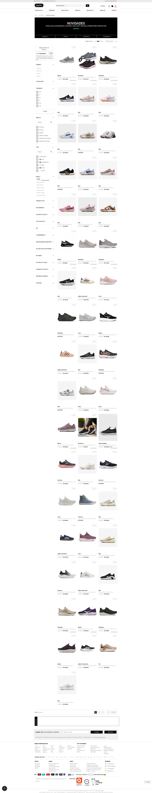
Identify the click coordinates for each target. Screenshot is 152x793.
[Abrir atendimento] (4, 788)
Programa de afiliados (92, 765)
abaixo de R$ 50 (40, 182)
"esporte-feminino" (50, 15)
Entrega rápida (111, 766)
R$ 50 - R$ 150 (40, 185)
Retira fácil (110, 771)
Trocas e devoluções (54, 766)
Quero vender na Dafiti (75, 771)
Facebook (37, 765)
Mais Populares (109, 41)
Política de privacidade (92, 766)
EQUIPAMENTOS (107, 36)
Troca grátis (110, 768)
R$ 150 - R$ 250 (40, 187)
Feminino (96, 732)
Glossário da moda (54, 769)
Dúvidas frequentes (54, 763)
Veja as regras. (59, 737)
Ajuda (105, 746)
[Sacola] (116, 6)
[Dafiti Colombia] (105, 774)
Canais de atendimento (111, 1)
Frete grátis (110, 764)
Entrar (103, 6)
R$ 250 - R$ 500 (40, 190)
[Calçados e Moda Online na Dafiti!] (39, 5)
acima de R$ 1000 (41, 195)
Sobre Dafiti (73, 765)
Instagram (37, 766)
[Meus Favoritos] (112, 6)
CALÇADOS (45, 36)
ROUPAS (66, 36)
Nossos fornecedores (75, 769)
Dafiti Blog (37, 763)
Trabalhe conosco (74, 768)
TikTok (36, 768)
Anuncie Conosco (91, 771)
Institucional (73, 766)
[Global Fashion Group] (71, 774)
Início (36, 15)
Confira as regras (99, 790)
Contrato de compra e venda (94, 768)
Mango (44, 747)
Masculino (110, 732)
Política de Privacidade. (99, 737)
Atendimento (52, 765)
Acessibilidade (73, 763)
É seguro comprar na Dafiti (93, 769)
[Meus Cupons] (109, 6)
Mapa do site (52, 768)
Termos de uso (52, 771)
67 (108, 712)
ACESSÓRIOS (86, 36)
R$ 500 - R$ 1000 (40, 192)
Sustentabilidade (91, 763)
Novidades (41, 15)
